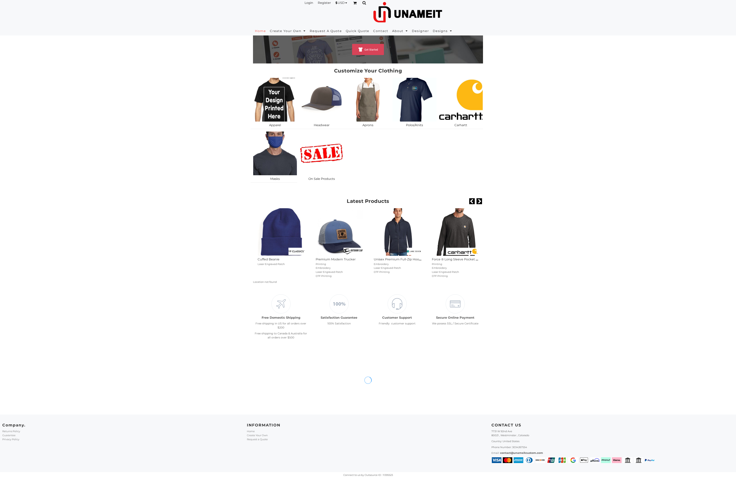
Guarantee (9, 435)
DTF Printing (324, 275)
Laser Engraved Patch (271, 264)
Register (324, 3)
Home (251, 431)
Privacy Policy (10, 439)
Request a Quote (257, 439)
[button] (288, 30)
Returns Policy (11, 431)
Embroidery (323, 267)
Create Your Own (257, 435)
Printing (321, 264)
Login (309, 3)
